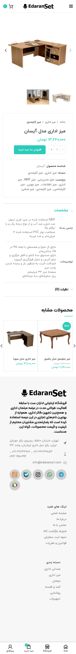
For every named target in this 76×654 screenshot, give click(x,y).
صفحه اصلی (58, 513)
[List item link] (38, 454)
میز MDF (29, 180)
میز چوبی (33, 185)
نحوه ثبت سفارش (55, 537)
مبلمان (56, 581)
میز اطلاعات (49, 185)
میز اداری (50, 122)
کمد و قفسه (52, 587)
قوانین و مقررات (56, 543)
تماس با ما (59, 525)
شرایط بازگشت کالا (54, 531)
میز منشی (27, 189)
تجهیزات (54, 599)
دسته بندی (53, 562)
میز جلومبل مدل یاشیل (57, 359)
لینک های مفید (56, 507)
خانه (62, 122)
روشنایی (55, 593)
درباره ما (61, 519)
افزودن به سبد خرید (29, 150)
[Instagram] (38, 474)
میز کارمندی (34, 122)
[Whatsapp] (49, 474)
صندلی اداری (52, 569)
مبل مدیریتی (46, 180)
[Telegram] (61, 474)
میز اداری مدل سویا (24, 359)
